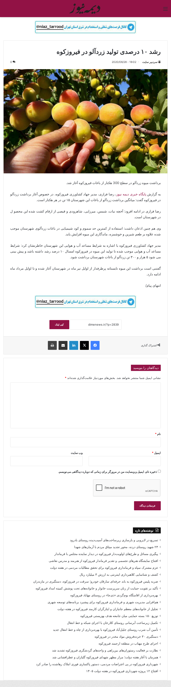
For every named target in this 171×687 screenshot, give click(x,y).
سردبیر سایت (149, 62)
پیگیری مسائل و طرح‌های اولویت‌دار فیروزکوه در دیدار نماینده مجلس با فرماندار (106, 554)
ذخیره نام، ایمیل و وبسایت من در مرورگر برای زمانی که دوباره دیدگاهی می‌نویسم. (107, 471)
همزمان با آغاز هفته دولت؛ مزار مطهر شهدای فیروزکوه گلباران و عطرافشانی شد (105, 657)
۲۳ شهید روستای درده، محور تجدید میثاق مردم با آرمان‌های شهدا (116, 547)
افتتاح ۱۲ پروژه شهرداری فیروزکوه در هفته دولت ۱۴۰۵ (122, 671)
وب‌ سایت (77, 453)
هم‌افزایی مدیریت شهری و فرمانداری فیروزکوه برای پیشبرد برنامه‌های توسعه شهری (103, 602)
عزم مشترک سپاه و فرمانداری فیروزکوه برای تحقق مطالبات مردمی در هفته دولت (104, 567)
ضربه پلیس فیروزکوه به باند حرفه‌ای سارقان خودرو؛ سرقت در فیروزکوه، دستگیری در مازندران (95, 581)
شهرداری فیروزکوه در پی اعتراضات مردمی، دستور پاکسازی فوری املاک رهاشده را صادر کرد (97, 664)
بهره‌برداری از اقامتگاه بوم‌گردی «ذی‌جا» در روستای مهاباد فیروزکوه (114, 595)
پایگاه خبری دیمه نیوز (131, 194)
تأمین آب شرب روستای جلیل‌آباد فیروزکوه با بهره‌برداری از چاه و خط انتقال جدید (105, 629)
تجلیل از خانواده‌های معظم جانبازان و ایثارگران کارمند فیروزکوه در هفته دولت (107, 609)
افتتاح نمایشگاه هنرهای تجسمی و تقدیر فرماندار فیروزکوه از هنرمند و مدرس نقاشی (103, 561)
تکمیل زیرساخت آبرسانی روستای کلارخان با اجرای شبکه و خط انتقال (112, 623)
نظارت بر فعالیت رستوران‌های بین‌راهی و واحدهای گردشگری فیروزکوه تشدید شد (105, 650)
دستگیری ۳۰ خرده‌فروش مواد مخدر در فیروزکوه (126, 636)
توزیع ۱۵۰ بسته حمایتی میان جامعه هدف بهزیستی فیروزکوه (119, 616)
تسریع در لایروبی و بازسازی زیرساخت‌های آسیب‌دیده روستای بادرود (114, 540)
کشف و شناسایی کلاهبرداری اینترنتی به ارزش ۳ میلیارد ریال (118, 574)
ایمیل (156, 453)
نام (158, 434)
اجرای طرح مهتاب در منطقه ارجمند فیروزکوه (128, 643)
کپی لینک (59, 324)
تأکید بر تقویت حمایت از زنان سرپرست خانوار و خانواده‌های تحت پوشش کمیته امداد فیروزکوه (97, 588)
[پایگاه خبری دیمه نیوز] (85, 8)
